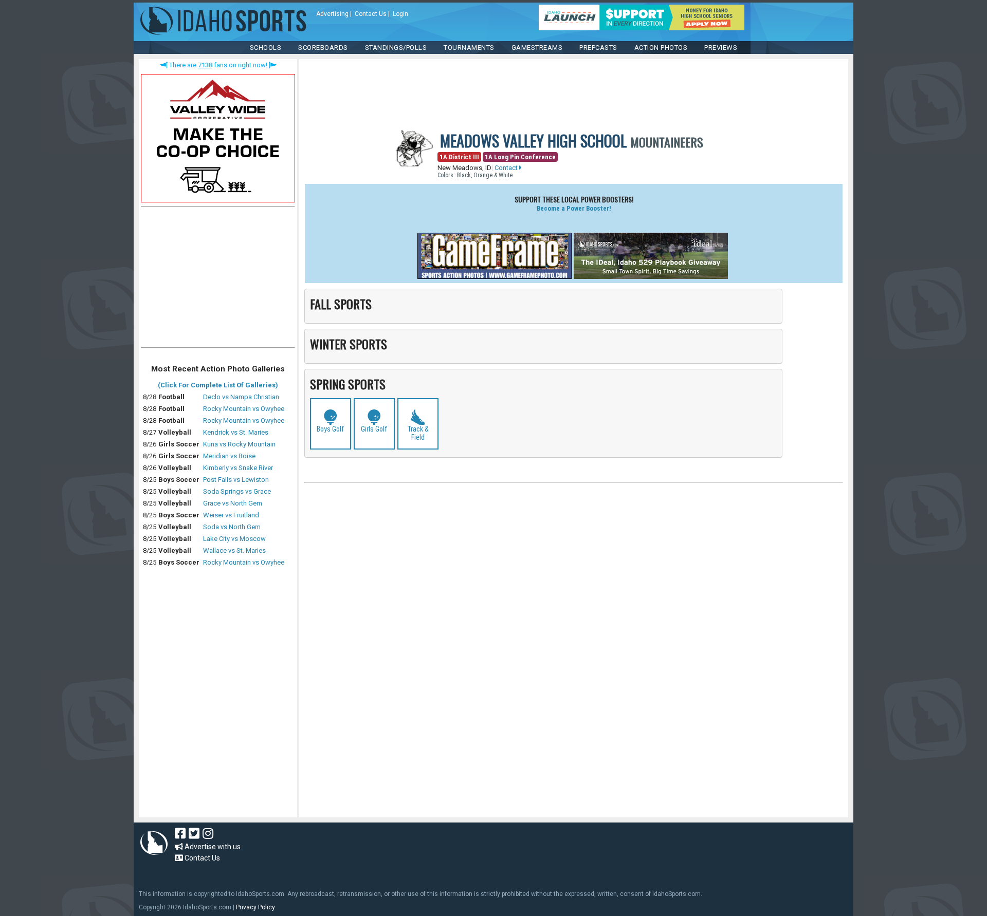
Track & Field (418, 433)
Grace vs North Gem (232, 503)
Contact (507, 168)
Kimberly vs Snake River (238, 468)
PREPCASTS (598, 47)
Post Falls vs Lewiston (236, 479)
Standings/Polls (396, 47)
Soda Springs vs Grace (237, 491)
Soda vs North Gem (232, 527)
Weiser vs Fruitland (231, 515)
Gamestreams (537, 47)
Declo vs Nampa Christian (241, 397)
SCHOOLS (266, 47)
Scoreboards (323, 47)
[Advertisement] (218, 279)
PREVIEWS (720, 47)
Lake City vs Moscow (234, 539)
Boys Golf (330, 429)
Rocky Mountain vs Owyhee (243, 409)
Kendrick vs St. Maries (235, 432)
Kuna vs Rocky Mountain (239, 444)
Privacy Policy (255, 907)
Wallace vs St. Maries (234, 550)
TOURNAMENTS (469, 47)
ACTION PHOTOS (661, 47)
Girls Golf (374, 429)
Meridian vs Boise (229, 456)
